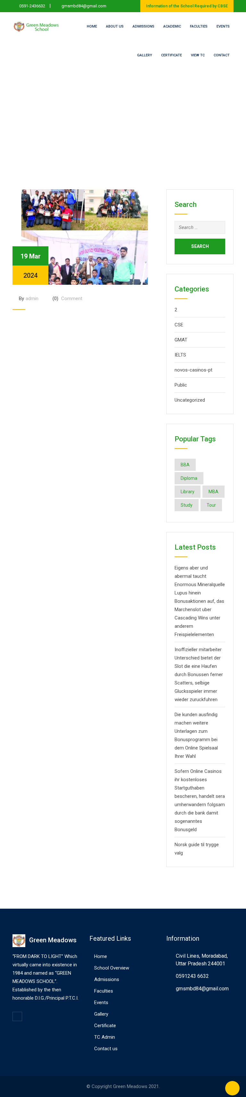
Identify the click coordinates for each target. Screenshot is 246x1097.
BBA (185, 464)
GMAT (181, 340)
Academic (172, 26)
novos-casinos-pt (193, 370)
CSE (179, 325)
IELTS (180, 355)
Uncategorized (190, 400)
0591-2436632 (32, 6)
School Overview (111, 968)
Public (181, 385)
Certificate (171, 55)
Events (223, 26)
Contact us (106, 1049)
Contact (222, 55)
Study (187, 505)
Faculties (199, 26)
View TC (198, 55)
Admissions (143, 26)
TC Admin (104, 1037)
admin (32, 298)
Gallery (144, 55)
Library (187, 491)
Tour (211, 505)
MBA (213, 491)
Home (92, 26)
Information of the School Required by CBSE (187, 6)
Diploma (189, 478)
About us (115, 26)
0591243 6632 (192, 976)
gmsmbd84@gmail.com (84, 6)
